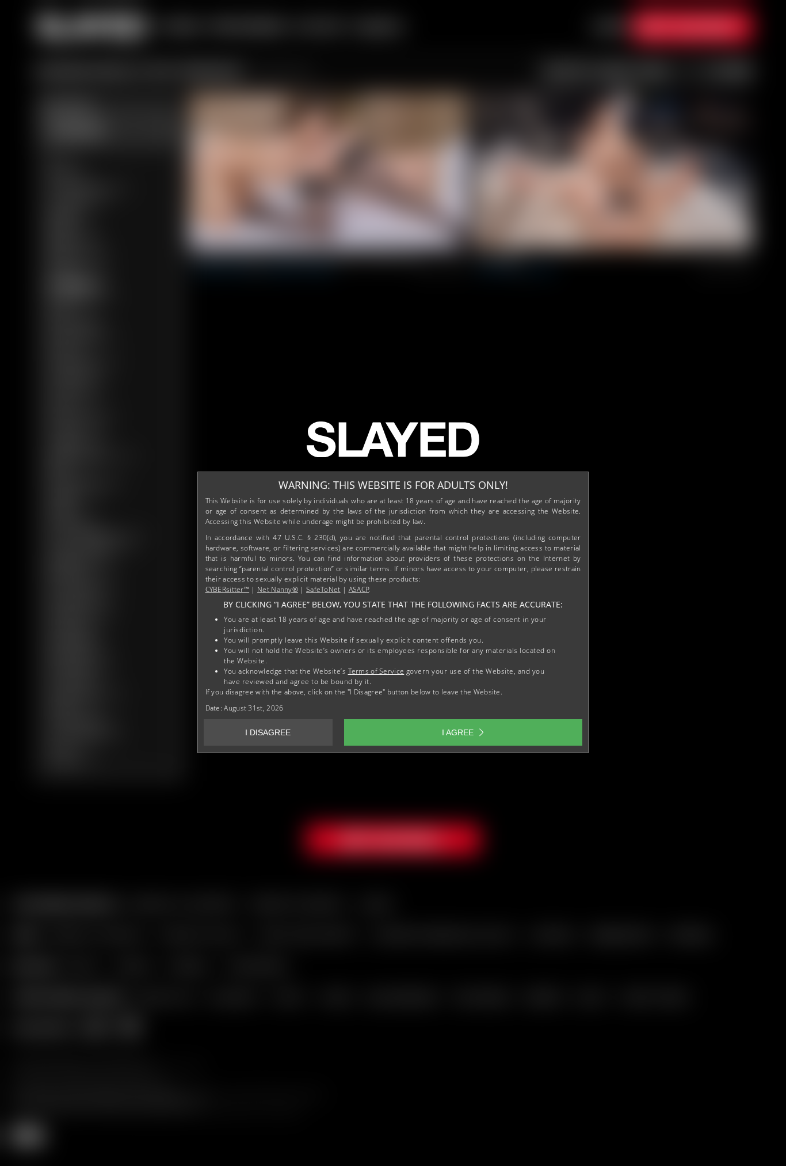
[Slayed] (393, 443)
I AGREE (458, 732)
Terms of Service (376, 671)
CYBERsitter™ (227, 589)
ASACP (359, 589)
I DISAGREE (268, 732)
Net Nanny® (277, 589)
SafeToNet (323, 589)
